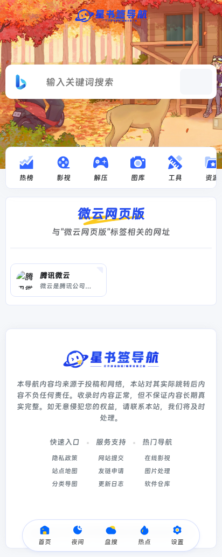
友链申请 (111, 471)
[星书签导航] (110, 15)
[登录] (207, 15)
